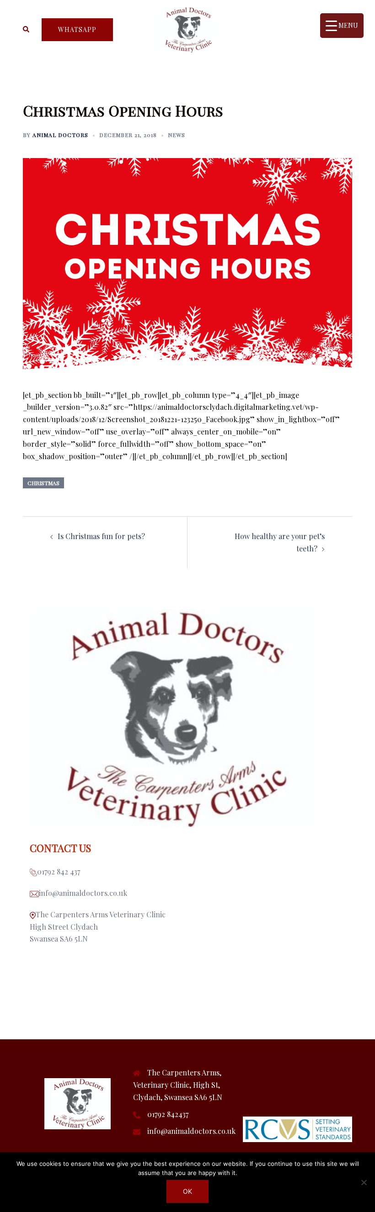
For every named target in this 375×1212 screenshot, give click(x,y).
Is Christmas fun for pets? (101, 536)
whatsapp (77, 29)
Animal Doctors (60, 134)
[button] (26, 29)
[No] (363, 1182)
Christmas (43, 483)
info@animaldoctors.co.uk (191, 1131)
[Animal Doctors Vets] (187, 28)
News (176, 134)
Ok (187, 1191)
